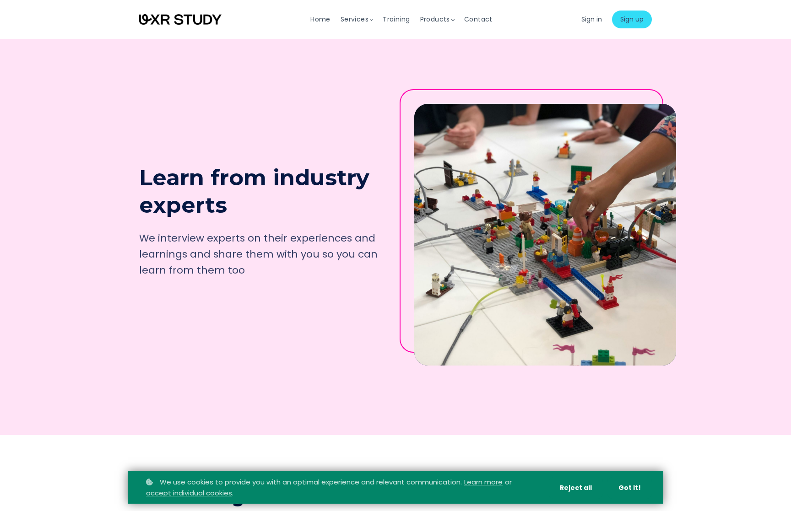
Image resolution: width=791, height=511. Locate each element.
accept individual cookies (189, 493)
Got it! (629, 487)
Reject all (576, 487)
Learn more (483, 482)
